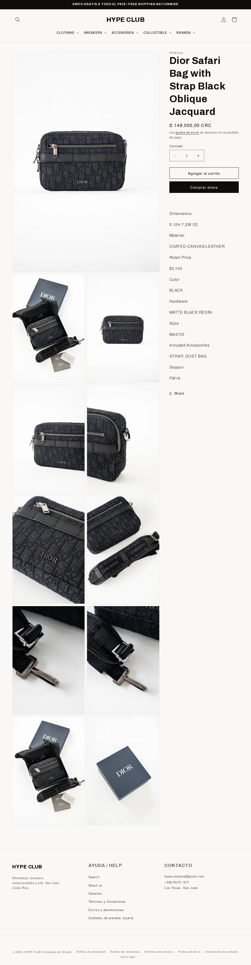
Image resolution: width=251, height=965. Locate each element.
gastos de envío (187, 132)
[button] (17, 19)
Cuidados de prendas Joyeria (111, 917)
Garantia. (95, 893)
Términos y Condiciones (107, 901)
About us (95, 885)
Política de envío (189, 951)
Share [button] (179, 393)
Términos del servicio (158, 951)
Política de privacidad (90, 951)
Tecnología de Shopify (57, 952)
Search (94, 877)
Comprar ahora (204, 187)
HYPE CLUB (33, 952)
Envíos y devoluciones (106, 909)
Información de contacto (221, 951)
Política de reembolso (124, 951)
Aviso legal (128, 957)
